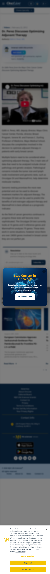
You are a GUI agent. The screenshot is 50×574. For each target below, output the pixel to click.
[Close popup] (44, 271)
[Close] (46, 529)
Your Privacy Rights (27, 556)
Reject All (28, 563)
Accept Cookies (28, 570)
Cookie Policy (20, 552)
